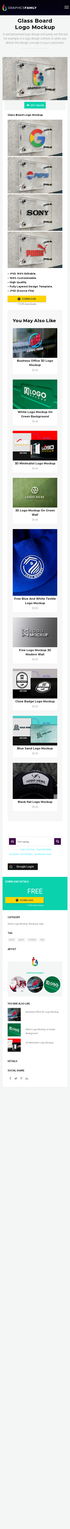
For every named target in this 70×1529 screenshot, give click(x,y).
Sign (41, 924)
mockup (32, 939)
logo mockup (27, 849)
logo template (44, 849)
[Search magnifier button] (57, 841)
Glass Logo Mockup (18, 924)
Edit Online (37, 105)
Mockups (33, 924)
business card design (20, 854)
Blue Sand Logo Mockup (35, 748)
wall (42, 939)
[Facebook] (10, 1078)
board (11, 939)
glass (21, 939)
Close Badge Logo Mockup (35, 701)
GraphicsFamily (35, 973)
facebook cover (42, 854)
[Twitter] (16, 1078)
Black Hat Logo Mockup (35, 802)
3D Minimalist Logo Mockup (35, 463)
